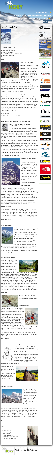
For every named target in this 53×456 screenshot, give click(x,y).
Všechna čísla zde (43, 57)
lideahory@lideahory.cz (32, 450)
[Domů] (14, 5)
